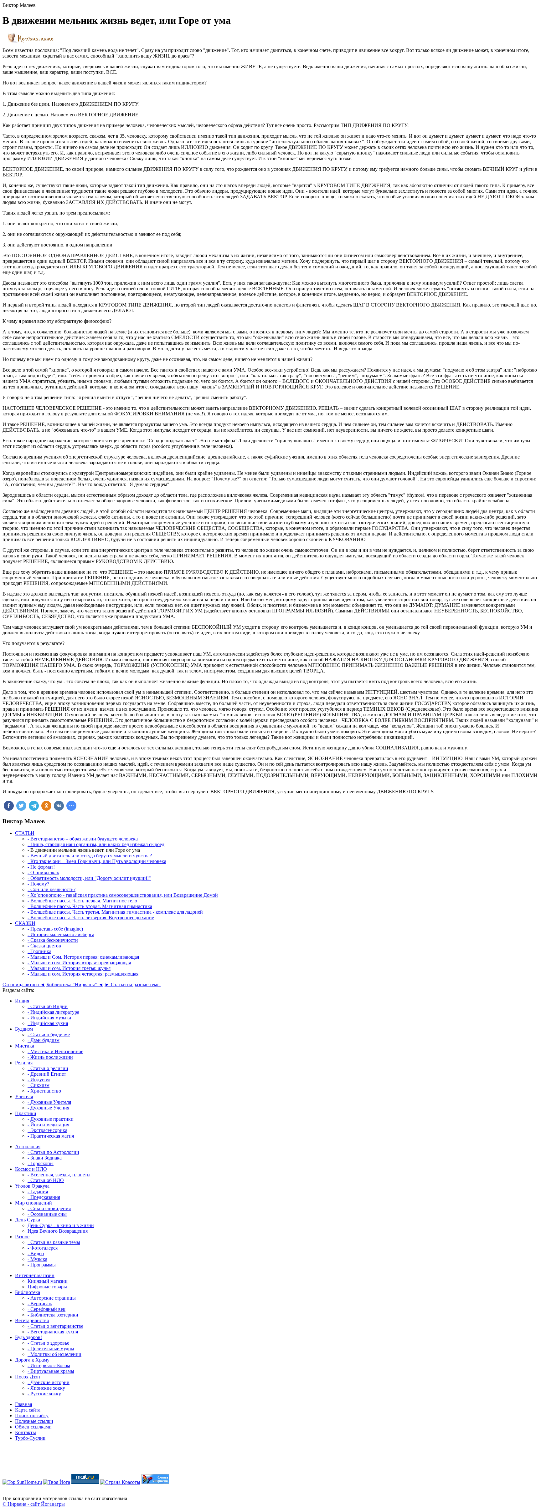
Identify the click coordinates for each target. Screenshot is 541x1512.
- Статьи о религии (48, 1068)
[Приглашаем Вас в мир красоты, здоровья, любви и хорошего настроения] (120, 1482)
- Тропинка (39, 951)
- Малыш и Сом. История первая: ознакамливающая (83, 957)
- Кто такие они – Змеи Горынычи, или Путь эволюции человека (97, 861)
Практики (25, 1113)
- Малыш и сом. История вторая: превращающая (79, 962)
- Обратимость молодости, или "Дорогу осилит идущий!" (89, 878)
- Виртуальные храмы (51, 1371)
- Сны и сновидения (49, 1208)
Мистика (24, 1045)
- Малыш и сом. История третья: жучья (69, 968)
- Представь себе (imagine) (55, 928)
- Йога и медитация (48, 1124)
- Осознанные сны (47, 1214)
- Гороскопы (41, 1163)
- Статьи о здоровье (48, 1343)
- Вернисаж (40, 1303)
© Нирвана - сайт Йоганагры (34, 1504)
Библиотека (27, 1292)
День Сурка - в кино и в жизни (61, 1225)
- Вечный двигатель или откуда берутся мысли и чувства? (90, 855)
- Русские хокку (44, 1393)
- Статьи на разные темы (54, 1242)
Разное (22, 1236)
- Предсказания (44, 1197)
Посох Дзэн (27, 1376)
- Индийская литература (53, 1012)
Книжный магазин (48, 1281)
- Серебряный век (46, 1309)
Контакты (25, 1432)
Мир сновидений (33, 1202)
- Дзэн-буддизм (43, 1040)
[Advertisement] (270, 1460)
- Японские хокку (46, 1388)
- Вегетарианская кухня (53, 1331)
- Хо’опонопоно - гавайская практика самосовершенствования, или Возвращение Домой (123, 895)
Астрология (27, 1146)
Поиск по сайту (32, 1415)
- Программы (42, 1264)
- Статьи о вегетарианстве (55, 1326)
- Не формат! (41, 867)
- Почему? (38, 883)
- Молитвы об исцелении (54, 1354)
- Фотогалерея (43, 1248)
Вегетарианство (32, 1320)
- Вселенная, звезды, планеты (59, 1174)
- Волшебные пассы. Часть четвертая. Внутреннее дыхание (91, 917)
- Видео (36, 1253)
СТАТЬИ (24, 833)
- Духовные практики (51, 1119)
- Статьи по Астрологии (53, 1152)
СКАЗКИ (25, 923)
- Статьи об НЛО (46, 1180)
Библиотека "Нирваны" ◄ (74, 984)
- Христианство (44, 1090)
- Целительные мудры (51, 1348)
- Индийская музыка (49, 1017)
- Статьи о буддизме (49, 1034)
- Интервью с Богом (49, 1365)
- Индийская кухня (48, 1023)
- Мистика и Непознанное (55, 1051)
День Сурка (27, 1219)
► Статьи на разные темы (133, 984)
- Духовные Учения (48, 1107)
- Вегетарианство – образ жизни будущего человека (83, 838)
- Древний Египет (47, 1074)
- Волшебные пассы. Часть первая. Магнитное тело (82, 900)
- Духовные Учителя (49, 1102)
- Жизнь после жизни (50, 1057)
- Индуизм (39, 1079)
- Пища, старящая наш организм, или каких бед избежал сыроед (96, 844)
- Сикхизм (38, 1085)
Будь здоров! (28, 1337)
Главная (23, 1404)
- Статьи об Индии (48, 1006)
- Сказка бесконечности (53, 940)
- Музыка (37, 1259)
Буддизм (24, 1029)
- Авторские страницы (52, 1298)
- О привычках (43, 872)
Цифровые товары (47, 1286)
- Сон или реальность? (51, 889)
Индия (22, 1000)
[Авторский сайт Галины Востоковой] (155, 1482)
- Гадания (38, 1191)
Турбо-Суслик (30, 1438)
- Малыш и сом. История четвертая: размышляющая (83, 974)
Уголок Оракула (32, 1186)
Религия (24, 1062)
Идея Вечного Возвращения (58, 1231)
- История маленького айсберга (61, 934)
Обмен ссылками (33, 1426)
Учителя (24, 1096)
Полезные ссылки (34, 1421)
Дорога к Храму (32, 1359)
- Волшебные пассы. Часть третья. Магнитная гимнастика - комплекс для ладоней (115, 912)
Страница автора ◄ (24, 984)
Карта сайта (27, 1410)
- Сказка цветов (44, 945)
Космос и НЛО (31, 1169)
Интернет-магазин (34, 1275)
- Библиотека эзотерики (53, 1314)
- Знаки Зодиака (45, 1157)
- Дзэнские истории (49, 1382)
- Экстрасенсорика (47, 1130)
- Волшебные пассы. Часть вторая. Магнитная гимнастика (90, 906)
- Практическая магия (51, 1136)
